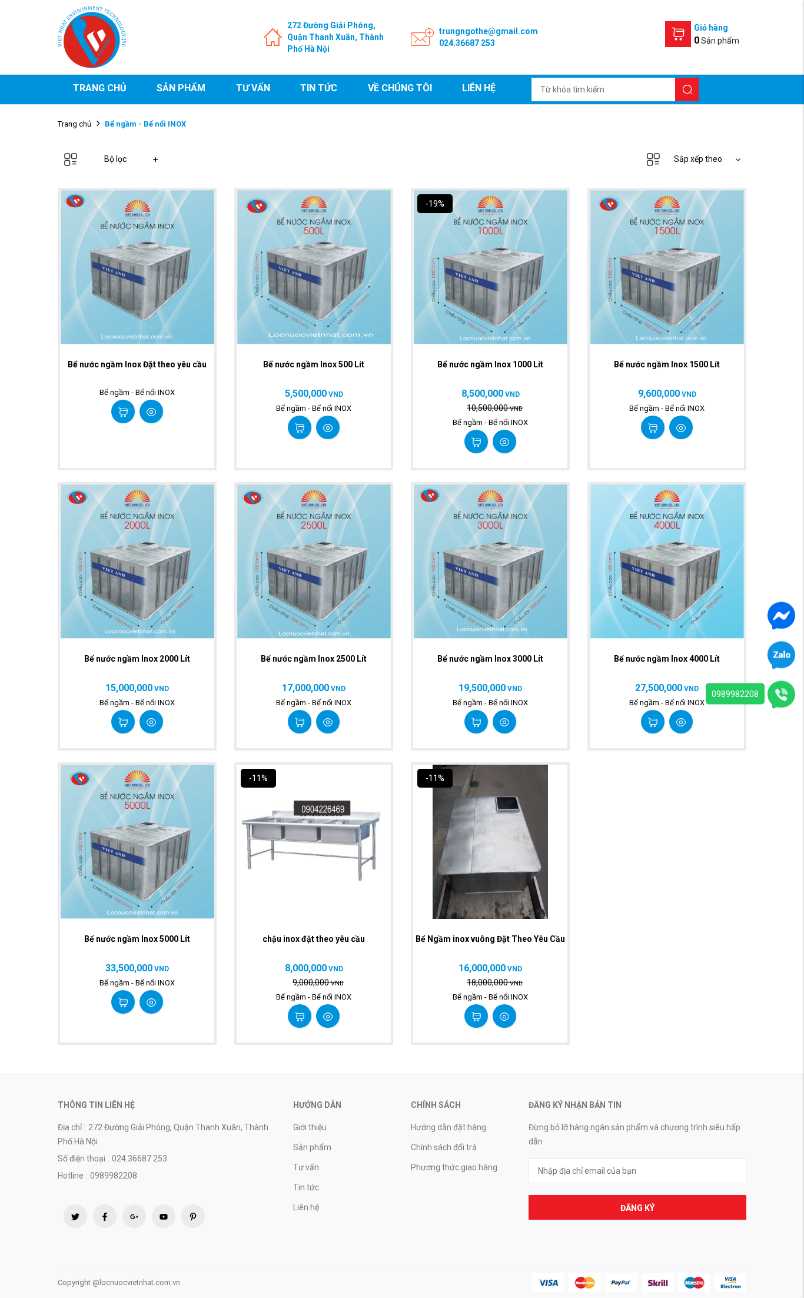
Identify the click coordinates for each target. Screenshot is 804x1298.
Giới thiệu (310, 1127)
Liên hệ (479, 88)
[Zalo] (781, 654)
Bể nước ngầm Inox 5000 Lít (137, 939)
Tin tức (318, 88)
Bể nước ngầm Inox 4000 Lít (667, 658)
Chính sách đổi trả (444, 1147)
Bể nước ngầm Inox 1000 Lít (490, 364)
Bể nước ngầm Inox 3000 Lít (490, 658)
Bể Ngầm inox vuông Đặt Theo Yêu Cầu (490, 939)
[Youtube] (163, 1216)
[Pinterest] (193, 1216)
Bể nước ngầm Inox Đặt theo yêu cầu (137, 364)
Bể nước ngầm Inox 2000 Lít (137, 658)
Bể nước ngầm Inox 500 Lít (313, 364)
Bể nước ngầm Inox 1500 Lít (667, 364)
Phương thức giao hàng (454, 1167)
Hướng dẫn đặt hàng (448, 1127)
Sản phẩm (181, 88)
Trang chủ (100, 88)
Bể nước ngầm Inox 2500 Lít (314, 658)
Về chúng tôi (400, 88)
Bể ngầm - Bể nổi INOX (137, 392)
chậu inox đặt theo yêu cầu (314, 939)
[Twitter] (75, 1216)
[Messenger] (781, 614)
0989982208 (735, 693)
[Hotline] (781, 693)
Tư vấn (253, 88)
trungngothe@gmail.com (488, 31)
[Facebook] (105, 1216)
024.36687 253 (467, 43)
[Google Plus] (134, 1216)
